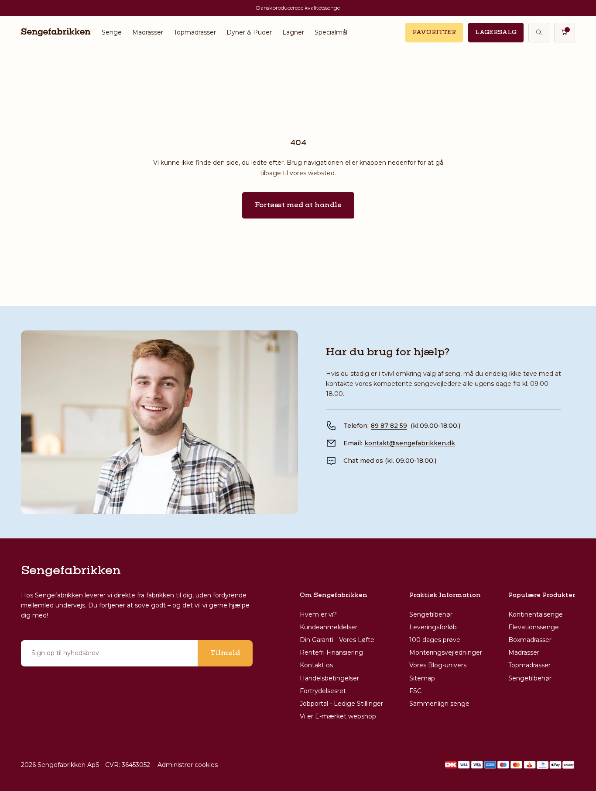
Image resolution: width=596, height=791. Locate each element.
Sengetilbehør (430, 614)
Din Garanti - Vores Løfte (337, 640)
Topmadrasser (195, 32)
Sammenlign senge (439, 704)
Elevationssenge (533, 627)
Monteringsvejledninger (445, 652)
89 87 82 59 (389, 426)
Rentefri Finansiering (331, 652)
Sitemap (422, 678)
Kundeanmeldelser (328, 627)
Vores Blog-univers (437, 665)
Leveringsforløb (433, 627)
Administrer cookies (188, 765)
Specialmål (331, 32)
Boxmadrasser (529, 640)
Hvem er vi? (318, 614)
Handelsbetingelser (329, 678)
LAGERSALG (496, 32)
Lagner (293, 32)
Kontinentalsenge (535, 614)
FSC (415, 691)
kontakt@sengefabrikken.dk (409, 443)
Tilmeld (225, 653)
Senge (112, 32)
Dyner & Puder (249, 32)
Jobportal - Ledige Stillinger (341, 704)
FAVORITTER (434, 32)
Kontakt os (316, 665)
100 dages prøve (434, 640)
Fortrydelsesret (323, 691)
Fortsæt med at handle (298, 205)
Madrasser (147, 32)
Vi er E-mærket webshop (338, 716)
